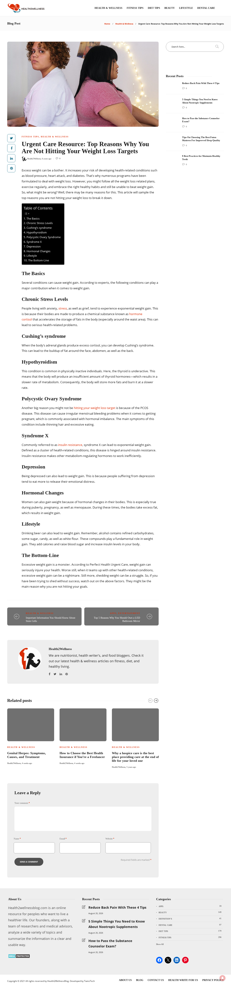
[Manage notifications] (222, 978)
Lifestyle (186, 8)
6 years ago (46, 158)
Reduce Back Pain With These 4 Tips (117, 907)
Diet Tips (154, 8)
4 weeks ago (27, 763)
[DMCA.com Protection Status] (19, 957)
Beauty (169, 8)
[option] (31, 736)
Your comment (22, 803)
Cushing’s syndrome (39, 227)
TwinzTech (89, 981)
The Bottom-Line (38, 260)
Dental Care (206, 8)
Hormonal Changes (38, 251)
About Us (125, 980)
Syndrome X (34, 242)
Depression (34, 246)
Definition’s (190, 918)
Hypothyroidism (37, 232)
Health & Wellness (108, 8)
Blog (139, 980)
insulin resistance (70, 445)
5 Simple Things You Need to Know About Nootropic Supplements (116, 924)
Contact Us (156, 980)
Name (17, 838)
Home (107, 23)
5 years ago (131, 767)
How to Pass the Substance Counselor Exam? (110, 944)
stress (62, 308)
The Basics (33, 218)
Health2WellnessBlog (58, 981)
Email (63, 838)
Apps (113, 613)
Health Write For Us (183, 980)
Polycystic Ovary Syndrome (44, 237)
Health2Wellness (34, 158)
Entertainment (129, 613)
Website (109, 838)
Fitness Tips (135, 8)
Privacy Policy (213, 980)
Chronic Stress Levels (40, 223)
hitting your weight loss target (94, 408)
